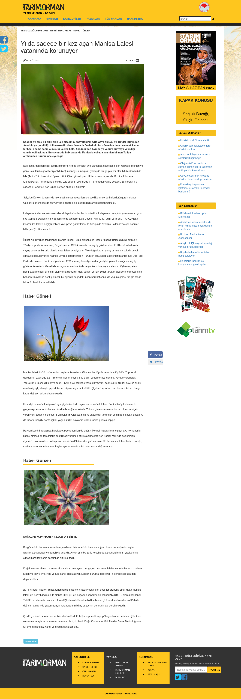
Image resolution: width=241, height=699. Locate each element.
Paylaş (157, 354)
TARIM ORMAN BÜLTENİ (122, 671)
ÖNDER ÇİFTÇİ (89, 666)
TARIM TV (120, 677)
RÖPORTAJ (88, 675)
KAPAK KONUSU (90, 662)
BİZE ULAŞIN (154, 674)
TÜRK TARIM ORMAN (121, 664)
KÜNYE (151, 669)
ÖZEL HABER (89, 671)
